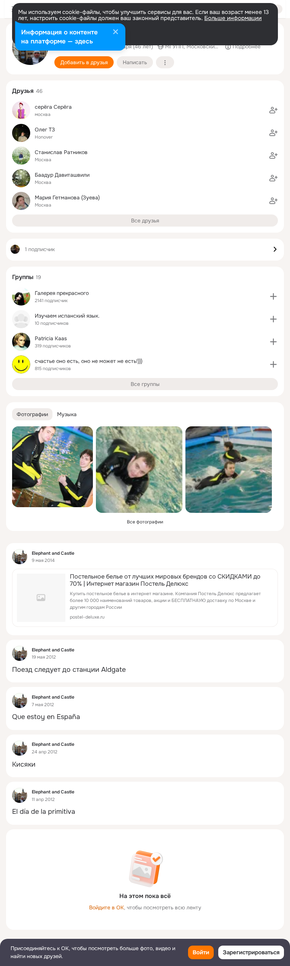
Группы (23, 277)
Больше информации (233, 18)
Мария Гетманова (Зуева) (67, 197)
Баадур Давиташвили (62, 174)
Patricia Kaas (51, 338)
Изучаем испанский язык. (67, 315)
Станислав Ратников (61, 152)
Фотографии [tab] (32, 414)
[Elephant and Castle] (19, 556)
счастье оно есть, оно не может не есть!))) (88, 361)
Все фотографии (145, 522)
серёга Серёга (53, 106)
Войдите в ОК (106, 907)
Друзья (23, 91)
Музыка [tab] (67, 414)
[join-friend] (273, 110)
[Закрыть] (115, 32)
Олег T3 (45, 129)
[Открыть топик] (145, 669)
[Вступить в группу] (273, 296)
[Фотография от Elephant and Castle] (52, 466)
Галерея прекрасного (62, 293)
